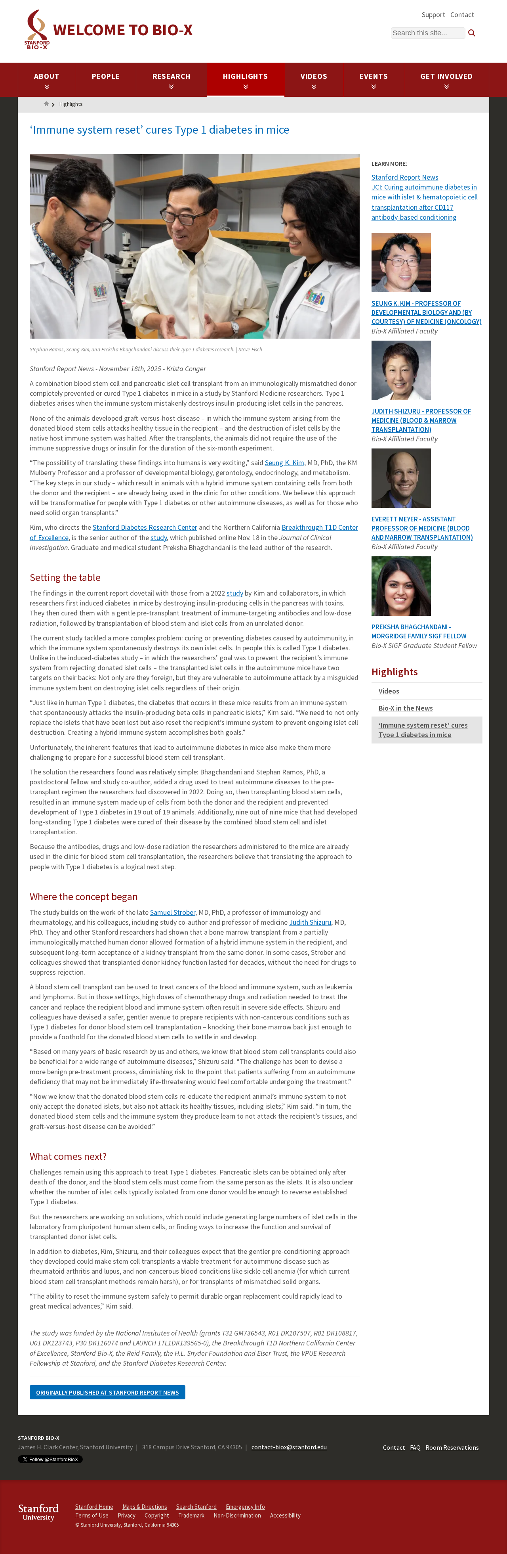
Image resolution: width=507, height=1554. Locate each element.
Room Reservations (452, 1447)
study (159, 537)
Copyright (157, 1515)
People (106, 76)
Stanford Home (94, 1506)
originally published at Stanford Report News (107, 1392)
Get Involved (446, 76)
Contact (462, 14)
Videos (314, 76)
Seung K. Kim (284, 462)
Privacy (126, 1515)
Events (374, 76)
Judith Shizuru (310, 922)
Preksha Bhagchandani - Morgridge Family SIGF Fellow (419, 631)
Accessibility (285, 1515)
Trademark (191, 1515)
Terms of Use (92, 1515)
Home (46, 104)
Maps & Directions (144, 1506)
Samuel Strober (172, 912)
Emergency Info (245, 1506)
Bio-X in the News (406, 708)
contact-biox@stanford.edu (289, 1447)
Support (433, 14)
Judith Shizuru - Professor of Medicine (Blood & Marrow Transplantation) (421, 420)
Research (171, 76)
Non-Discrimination (237, 1515)
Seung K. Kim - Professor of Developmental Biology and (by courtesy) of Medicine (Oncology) (427, 312)
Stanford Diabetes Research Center (145, 527)
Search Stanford (196, 1506)
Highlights (246, 76)
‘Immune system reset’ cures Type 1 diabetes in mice (423, 729)
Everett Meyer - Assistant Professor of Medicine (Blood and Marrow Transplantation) (422, 528)
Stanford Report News (405, 177)
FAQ (415, 1447)
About (47, 76)
